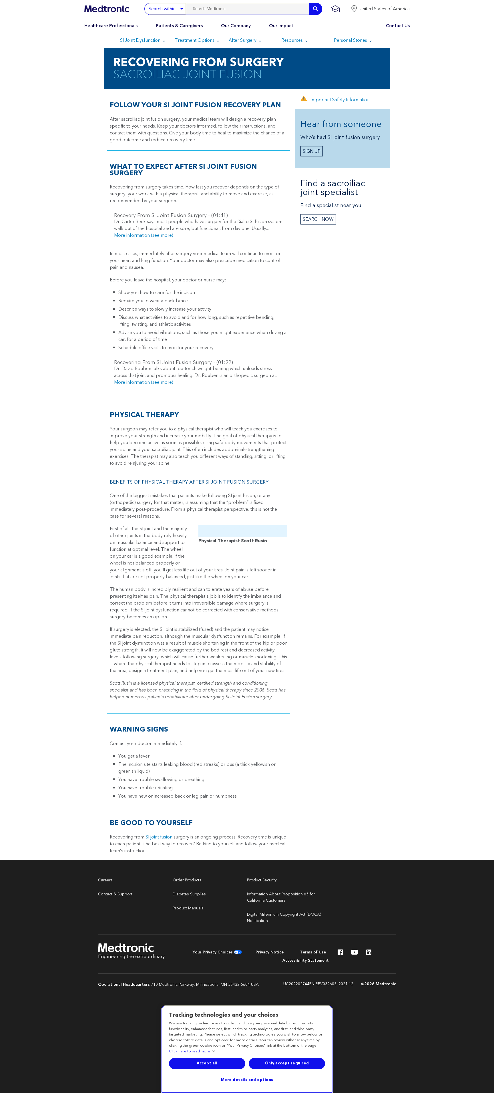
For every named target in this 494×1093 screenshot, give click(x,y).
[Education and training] (335, 8)
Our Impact (281, 26)
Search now (318, 219)
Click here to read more (189, 1051)
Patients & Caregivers (179, 26)
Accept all (207, 1063)
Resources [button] (292, 40)
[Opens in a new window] (340, 954)
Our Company (236, 26)
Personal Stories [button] (351, 40)
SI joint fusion (159, 837)
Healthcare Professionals (111, 26)
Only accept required (287, 1063)
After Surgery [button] (243, 40)
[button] (380, 9)
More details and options (247, 1080)
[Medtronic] (106, 8)
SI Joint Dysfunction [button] (141, 40)
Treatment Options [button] (195, 40)
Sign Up (311, 151)
